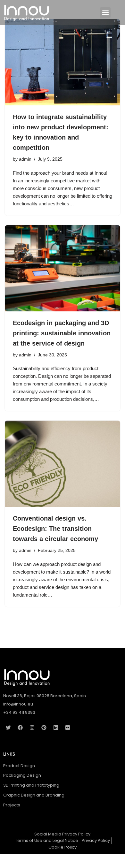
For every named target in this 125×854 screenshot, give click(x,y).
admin (25, 159)
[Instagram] (32, 727)
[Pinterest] (44, 727)
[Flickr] (68, 727)
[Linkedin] (56, 727)
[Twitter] (8, 727)
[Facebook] (20, 727)
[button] (105, 12)
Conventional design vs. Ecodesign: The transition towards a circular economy (55, 528)
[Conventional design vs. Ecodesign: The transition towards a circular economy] (62, 464)
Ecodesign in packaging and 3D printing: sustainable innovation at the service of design (62, 333)
